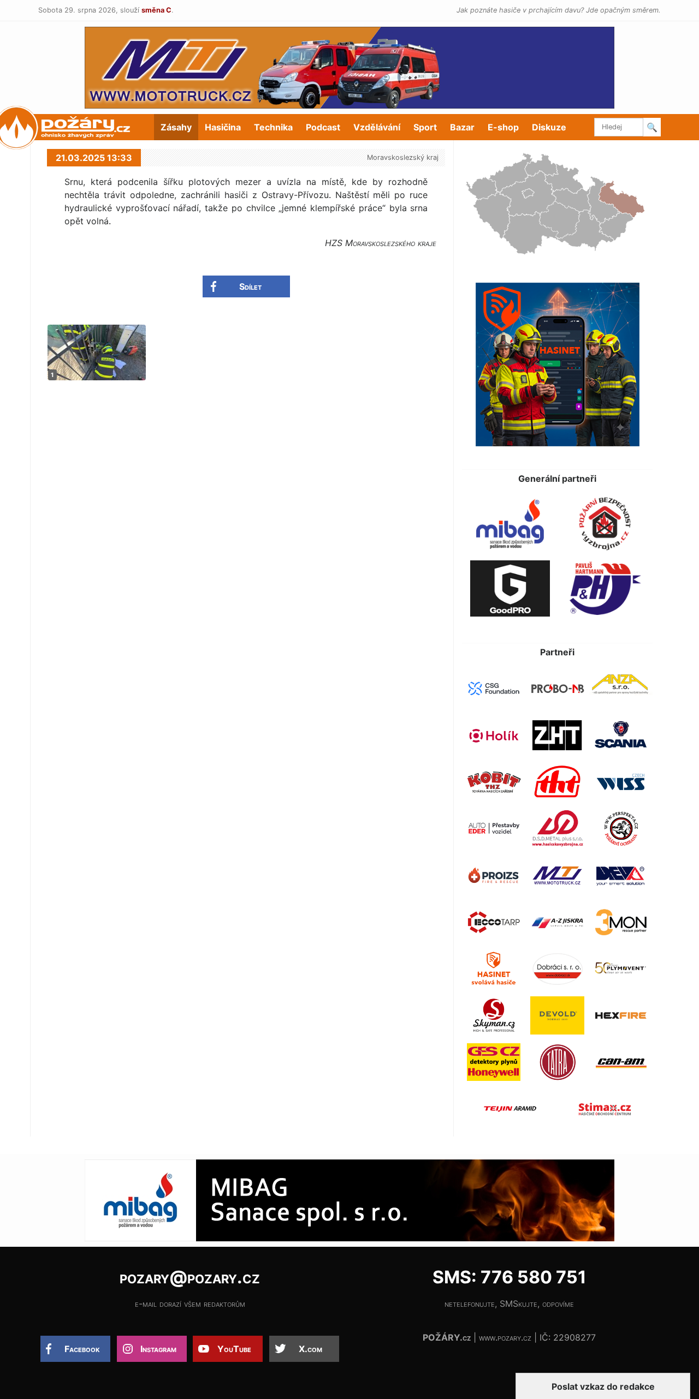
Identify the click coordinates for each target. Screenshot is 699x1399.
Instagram (158, 1348)
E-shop (503, 127)
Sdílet (250, 286)
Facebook (82, 1348)
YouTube (234, 1348)
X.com (310, 1348)
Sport (425, 127)
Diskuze (549, 127)
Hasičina (223, 127)
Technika (273, 127)
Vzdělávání (376, 127)
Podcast (323, 127)
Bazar (462, 127)
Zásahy (176, 127)
